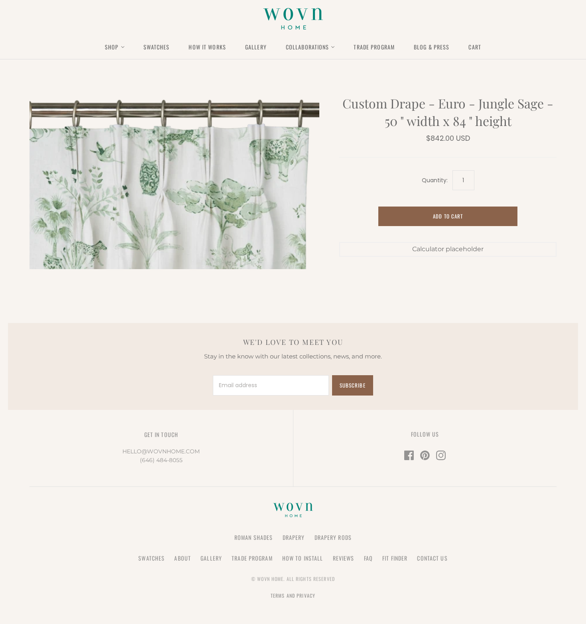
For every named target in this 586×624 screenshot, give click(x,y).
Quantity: (434, 180)
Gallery (256, 47)
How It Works (207, 47)
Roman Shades (253, 537)
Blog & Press (431, 47)
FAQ (368, 558)
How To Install (302, 558)
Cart (474, 47)
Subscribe (352, 385)
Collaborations (307, 47)
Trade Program (374, 47)
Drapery (294, 537)
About (182, 558)
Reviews (343, 558)
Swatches (157, 47)
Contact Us (432, 558)
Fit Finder (394, 558)
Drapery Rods (333, 537)
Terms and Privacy (293, 595)
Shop (111, 47)
